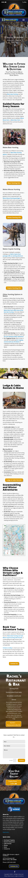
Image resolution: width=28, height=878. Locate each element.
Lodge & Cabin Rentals (14, 480)
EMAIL (3, 2)
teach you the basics (13, 342)
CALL (25, 2)
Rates (5, 847)
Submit (21, 760)
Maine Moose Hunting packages (11, 198)
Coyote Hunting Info (14, 288)
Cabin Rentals (7, 843)
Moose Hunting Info (14, 217)
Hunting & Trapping (9, 840)
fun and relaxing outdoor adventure (13, 336)
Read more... (6, 832)
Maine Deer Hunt (8, 310)
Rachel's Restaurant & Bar (12, 724)
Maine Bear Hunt (15, 120)
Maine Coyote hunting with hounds (12, 637)
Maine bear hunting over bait (15, 636)
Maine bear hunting (12, 94)
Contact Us (14, 663)
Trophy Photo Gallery (12, 782)
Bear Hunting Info (14, 183)
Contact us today (7, 648)
